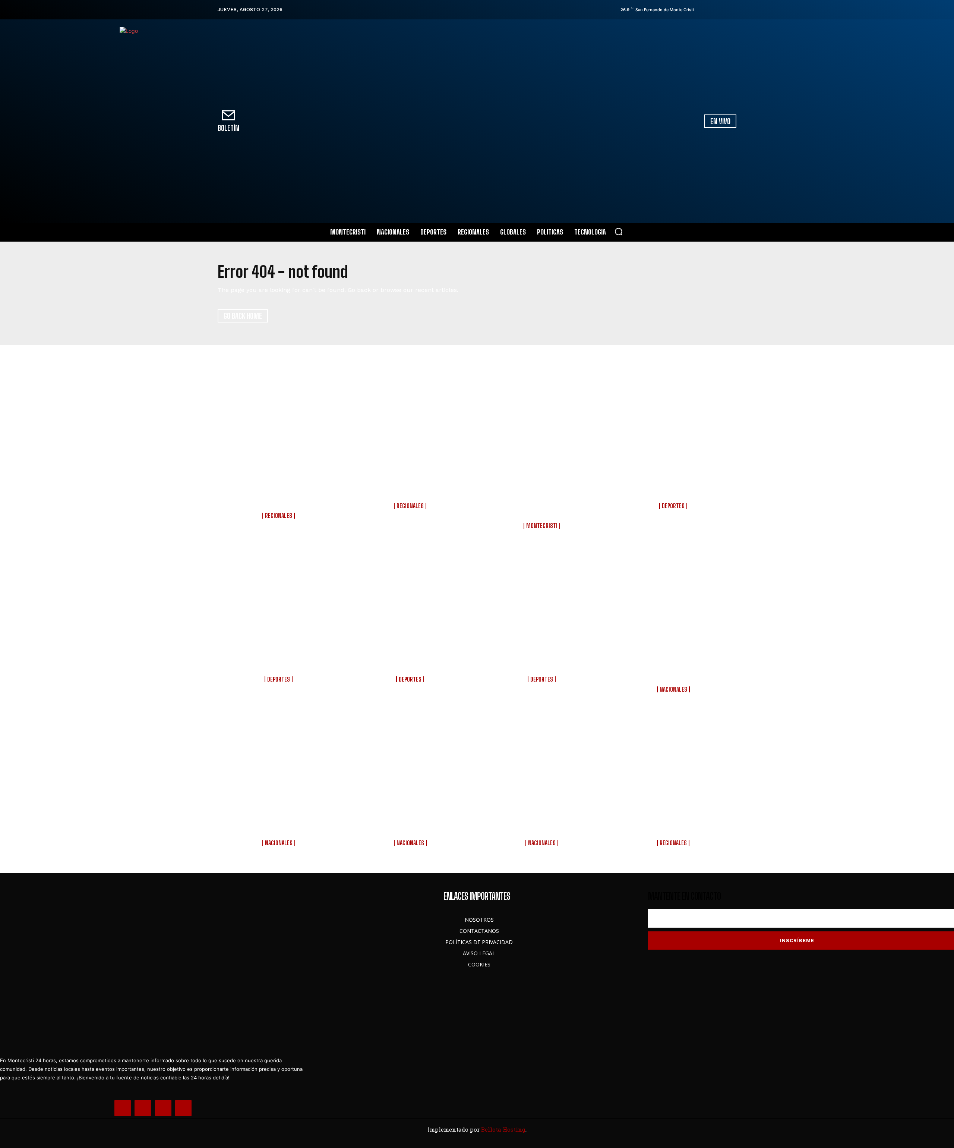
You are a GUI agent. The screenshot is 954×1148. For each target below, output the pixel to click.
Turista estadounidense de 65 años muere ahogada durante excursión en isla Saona (411, 484)
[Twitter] (722, 9)
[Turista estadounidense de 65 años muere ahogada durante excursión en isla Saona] (411, 424)
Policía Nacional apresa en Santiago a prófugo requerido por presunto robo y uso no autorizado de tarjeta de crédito (543, 494)
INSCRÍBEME (797, 940)
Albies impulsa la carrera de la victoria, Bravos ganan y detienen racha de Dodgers (542, 658)
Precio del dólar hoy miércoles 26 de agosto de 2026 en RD (542, 821)
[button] (619, 231)
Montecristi (541, 526)
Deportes (673, 506)
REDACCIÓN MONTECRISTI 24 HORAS (279, 522)
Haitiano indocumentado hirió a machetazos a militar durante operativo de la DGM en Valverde (280, 489)
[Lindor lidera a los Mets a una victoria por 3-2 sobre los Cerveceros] (280, 598)
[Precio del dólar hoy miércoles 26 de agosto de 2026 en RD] (543, 761)
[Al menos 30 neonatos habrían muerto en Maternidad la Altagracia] (280, 761)
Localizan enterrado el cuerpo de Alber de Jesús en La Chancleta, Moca (674, 821)
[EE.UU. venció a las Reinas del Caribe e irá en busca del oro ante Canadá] (674, 424)
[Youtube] (733, 9)
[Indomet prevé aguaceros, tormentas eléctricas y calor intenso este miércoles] (411, 761)
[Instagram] (712, 9)
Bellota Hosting (503, 1129)
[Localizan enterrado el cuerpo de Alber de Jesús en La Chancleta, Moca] (674, 761)
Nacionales (673, 689)
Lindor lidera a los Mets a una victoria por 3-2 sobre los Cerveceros (279, 658)
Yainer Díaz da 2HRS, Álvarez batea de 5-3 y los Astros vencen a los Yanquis (411, 658)
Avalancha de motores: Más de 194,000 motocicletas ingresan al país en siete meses (674, 662)
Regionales (278, 516)
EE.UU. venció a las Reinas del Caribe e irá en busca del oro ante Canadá (674, 484)
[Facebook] (701, 9)
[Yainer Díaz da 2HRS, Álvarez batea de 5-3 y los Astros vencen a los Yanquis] (411, 598)
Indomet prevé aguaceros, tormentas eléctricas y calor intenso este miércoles (411, 821)
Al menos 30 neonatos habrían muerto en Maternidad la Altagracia (279, 821)
